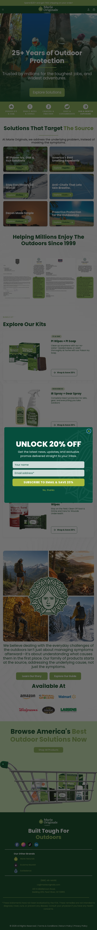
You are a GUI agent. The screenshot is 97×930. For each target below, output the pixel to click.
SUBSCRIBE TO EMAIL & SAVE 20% (48, 482)
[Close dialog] (89, 431)
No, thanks (48, 490)
